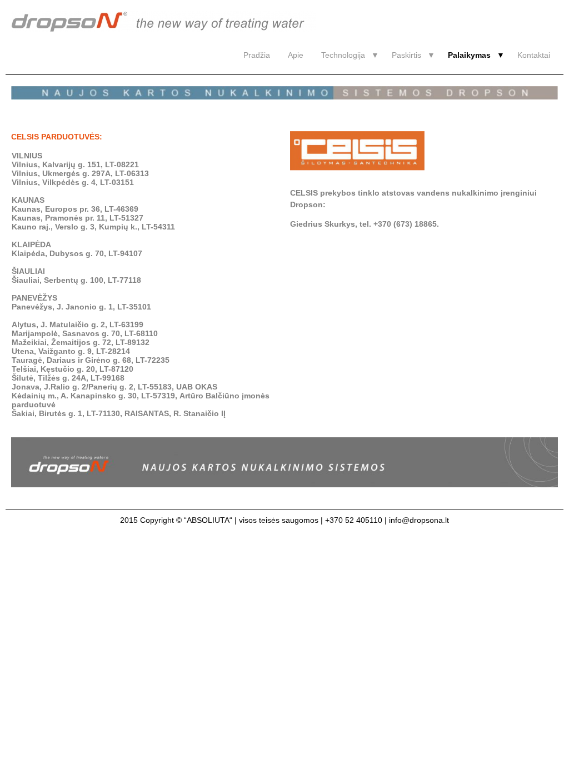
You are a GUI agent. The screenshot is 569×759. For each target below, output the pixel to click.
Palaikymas (469, 55)
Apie (295, 55)
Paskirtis (406, 55)
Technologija (343, 55)
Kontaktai (533, 55)
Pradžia (256, 55)
